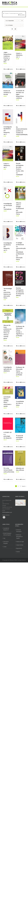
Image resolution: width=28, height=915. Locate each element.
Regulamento (19, 548)
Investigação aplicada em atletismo (8, 369)
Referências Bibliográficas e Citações (19, 536)
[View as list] (15, 29)
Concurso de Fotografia (5, 542)
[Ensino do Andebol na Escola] (7, 80)
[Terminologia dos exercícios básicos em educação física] (7, 278)
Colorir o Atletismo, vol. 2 (19, 55)
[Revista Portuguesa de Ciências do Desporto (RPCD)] (20, 278)
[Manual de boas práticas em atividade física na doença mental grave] (7, 316)
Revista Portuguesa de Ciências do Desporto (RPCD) (20, 291)
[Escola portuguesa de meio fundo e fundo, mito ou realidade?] (20, 153)
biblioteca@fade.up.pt (7, 512)
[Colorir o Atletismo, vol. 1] (7, 153)
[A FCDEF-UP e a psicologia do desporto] (7, 424)
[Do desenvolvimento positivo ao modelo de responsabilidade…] (20, 117)
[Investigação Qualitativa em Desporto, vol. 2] (7, 232)
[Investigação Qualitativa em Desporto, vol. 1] (7, 116)
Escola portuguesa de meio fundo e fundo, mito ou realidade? (20, 169)
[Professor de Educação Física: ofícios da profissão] (20, 357)
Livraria (4, 546)
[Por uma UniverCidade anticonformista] (7, 458)
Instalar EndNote (19, 545)
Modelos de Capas (20, 541)
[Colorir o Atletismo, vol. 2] (20, 43)
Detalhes (10, 69)
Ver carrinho (22, 15)
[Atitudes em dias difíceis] (20, 458)
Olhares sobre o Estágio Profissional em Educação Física (20, 208)
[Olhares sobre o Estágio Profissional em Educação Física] (20, 193)
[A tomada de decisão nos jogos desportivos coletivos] (20, 80)
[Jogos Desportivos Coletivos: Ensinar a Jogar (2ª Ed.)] (7, 42)
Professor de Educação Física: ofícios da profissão (20, 371)
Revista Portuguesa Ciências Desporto (7, 534)
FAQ (4, 538)
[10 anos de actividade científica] (20, 425)
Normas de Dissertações (18, 530)
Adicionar (6, 69)
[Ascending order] (22, 20)
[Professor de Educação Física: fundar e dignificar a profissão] (20, 316)
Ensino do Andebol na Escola (7, 92)
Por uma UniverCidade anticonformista (9, 470)
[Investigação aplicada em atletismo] (7, 357)
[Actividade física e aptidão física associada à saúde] (7, 390)
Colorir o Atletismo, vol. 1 (7, 165)
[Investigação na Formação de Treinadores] (7, 193)
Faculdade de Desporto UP (6, 529)
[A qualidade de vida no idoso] (20, 392)
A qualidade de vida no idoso (20, 403)
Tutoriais (18, 551)
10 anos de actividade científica (19, 437)
